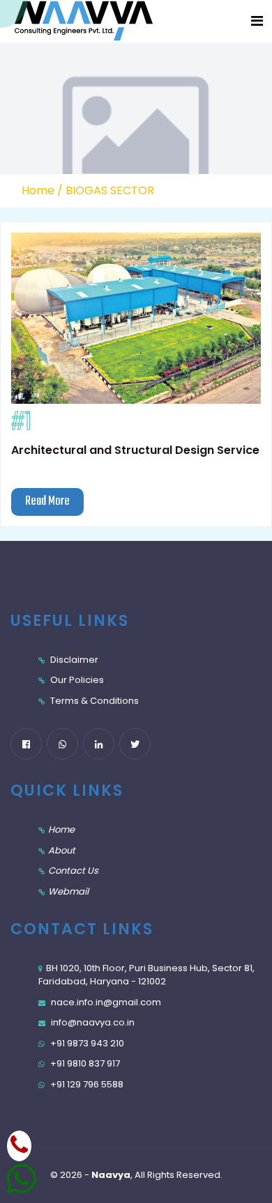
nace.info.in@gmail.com (105, 1002)
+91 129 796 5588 (85, 1084)
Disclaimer (73, 659)
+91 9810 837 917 (84, 1063)
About (61, 850)
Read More (47, 502)
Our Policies (76, 679)
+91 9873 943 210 (86, 1043)
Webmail (68, 891)
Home (38, 190)
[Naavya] (69, 21)
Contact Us (73, 870)
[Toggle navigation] (257, 20)
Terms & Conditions (93, 700)
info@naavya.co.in (92, 1022)
